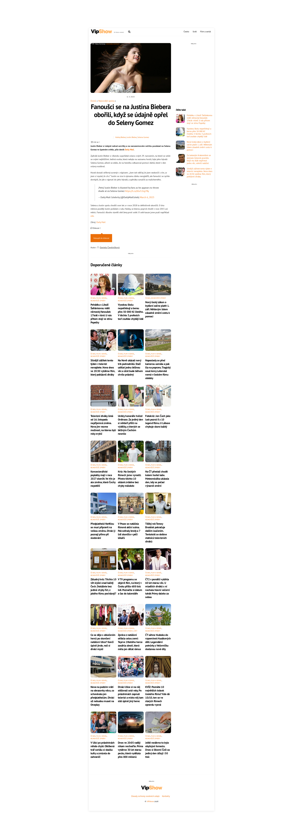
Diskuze (96, 228)
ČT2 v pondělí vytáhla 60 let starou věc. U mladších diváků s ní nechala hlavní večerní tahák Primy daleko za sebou (157, 588)
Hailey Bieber (120, 137)
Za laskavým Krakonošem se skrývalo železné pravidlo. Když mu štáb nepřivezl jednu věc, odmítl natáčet (199, 159)
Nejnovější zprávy (106, 100)
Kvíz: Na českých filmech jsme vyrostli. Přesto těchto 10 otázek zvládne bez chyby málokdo (129, 478)
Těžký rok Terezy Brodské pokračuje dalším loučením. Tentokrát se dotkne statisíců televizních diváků (156, 532)
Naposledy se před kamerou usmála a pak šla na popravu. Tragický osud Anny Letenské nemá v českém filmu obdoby (157, 369)
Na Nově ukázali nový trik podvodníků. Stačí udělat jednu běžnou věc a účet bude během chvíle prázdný (130, 367)
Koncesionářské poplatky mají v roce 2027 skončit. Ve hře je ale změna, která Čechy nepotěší (103, 478)
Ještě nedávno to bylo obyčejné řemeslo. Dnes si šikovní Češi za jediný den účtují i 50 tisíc (157, 750)
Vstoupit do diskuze (101, 238)
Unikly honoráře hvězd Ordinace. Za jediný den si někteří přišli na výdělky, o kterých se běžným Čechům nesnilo (130, 424)
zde (92, 216)
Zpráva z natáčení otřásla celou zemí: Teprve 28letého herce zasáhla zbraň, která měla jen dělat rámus (130, 642)
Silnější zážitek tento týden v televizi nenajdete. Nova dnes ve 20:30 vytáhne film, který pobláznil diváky (103, 367)
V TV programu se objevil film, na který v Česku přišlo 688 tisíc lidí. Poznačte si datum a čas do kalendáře (130, 586)
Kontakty (166, 796)
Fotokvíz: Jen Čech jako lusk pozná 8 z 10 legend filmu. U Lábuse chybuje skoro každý (157, 421)
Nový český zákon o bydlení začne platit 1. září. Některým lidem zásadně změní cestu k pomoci (157, 309)
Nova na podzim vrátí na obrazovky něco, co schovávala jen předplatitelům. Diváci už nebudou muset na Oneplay (102, 695)
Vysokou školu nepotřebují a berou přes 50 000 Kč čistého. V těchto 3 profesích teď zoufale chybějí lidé (130, 312)
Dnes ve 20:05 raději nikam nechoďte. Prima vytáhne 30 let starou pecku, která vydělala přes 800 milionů (130, 750)
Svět (195, 32)
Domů (93, 100)
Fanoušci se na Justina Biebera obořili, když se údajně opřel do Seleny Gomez (131, 114)
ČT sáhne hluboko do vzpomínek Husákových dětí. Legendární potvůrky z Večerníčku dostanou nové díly (158, 642)
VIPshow (150, 801)
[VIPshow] (101, 33)
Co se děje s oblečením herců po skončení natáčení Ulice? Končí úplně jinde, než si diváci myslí (103, 642)
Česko (186, 32)
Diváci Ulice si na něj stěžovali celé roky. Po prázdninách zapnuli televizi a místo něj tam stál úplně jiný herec (130, 694)
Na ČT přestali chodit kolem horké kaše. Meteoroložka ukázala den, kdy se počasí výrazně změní (157, 478)
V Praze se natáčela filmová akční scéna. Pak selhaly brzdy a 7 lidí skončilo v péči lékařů (129, 531)
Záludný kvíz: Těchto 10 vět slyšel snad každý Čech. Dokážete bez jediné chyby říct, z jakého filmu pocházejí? (103, 586)
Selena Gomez (143, 137)
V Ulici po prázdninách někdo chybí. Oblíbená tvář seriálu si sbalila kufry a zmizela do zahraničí (103, 750)
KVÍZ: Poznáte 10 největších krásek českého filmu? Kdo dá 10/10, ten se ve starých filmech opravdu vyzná (157, 695)
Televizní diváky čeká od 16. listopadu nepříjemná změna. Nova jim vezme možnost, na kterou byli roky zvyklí (103, 424)
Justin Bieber (132, 137)
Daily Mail (129, 149)
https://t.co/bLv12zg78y (137, 190)
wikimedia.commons (112, 44)
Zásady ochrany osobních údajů (145, 796)
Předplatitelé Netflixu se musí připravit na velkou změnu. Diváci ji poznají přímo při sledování (103, 531)
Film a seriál (205, 32)
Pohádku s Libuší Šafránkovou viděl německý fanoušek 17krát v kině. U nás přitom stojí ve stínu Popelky (101, 313)
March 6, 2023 (147, 197)
